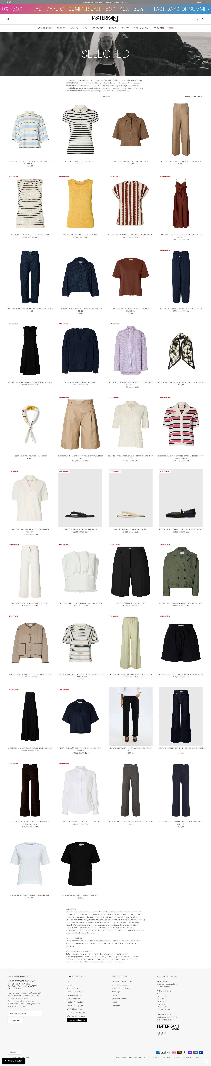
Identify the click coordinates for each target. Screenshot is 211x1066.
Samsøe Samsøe (119, 999)
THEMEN (113, 28)
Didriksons (116, 1005)
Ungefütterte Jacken (120, 985)
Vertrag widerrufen (77, 1020)
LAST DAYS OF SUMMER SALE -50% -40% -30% (151, 9)
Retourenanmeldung (75, 992)
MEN (85, 28)
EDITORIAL (159, 28)
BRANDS (61, 28)
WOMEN (74, 28)
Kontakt (70, 985)
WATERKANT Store (19, 1058)
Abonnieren (15, 1020)
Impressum (199, 1057)
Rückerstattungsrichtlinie (137, 1057)
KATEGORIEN (98, 28)
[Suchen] (8, 19)
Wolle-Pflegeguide (74, 1009)
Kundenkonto (72, 988)
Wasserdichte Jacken (120, 988)
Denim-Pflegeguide (75, 1002)
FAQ (68, 981)
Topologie (116, 992)
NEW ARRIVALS (45, 28)
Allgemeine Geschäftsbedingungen (159, 1057)
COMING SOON (141, 28)
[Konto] (198, 19)
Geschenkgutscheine (75, 995)
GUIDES (125, 28)
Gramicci (115, 995)
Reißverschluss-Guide (76, 1012)
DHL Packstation (73, 999)
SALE (171, 28)
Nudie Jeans (117, 1002)
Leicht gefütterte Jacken (122, 981)
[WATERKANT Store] (105, 19)
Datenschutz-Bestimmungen (183, 1057)
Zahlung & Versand (120, 1057)
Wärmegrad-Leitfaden (76, 1016)
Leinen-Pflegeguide (75, 1005)
